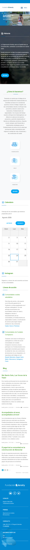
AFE (4, 535)
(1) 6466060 (6, 526)
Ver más (5, 75)
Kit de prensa (6, 514)
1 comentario (25, 407)
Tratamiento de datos (8, 503)
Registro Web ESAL (8, 501)
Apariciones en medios (8, 513)
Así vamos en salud (8, 537)
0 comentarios (25, 443)
